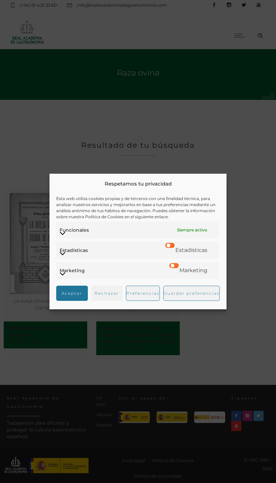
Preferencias (143, 293)
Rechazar (107, 293)
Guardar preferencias (191, 293)
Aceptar (72, 293)
